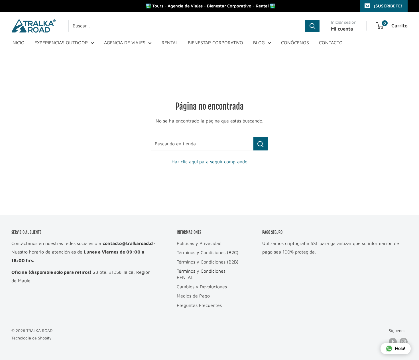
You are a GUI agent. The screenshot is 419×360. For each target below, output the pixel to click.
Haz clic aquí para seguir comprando (209, 161)
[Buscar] (312, 26)
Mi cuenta (342, 29)
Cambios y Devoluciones (202, 286)
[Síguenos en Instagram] (404, 341)
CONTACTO (331, 42)
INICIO (18, 42)
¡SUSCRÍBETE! (388, 5)
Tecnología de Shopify (31, 337)
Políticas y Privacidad (199, 243)
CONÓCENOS (295, 42)
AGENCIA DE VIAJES (124, 42)
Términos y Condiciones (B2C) (208, 252)
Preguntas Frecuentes (199, 305)
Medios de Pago (193, 295)
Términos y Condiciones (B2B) (208, 261)
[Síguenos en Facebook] (393, 341)
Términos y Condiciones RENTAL (201, 274)
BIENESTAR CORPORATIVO (215, 42)
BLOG (259, 42)
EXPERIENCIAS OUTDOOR (61, 42)
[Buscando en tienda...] (260, 143)
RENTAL (170, 42)
